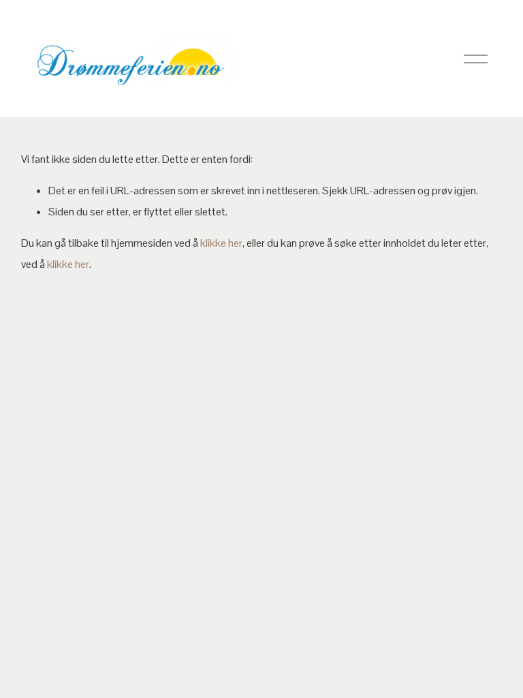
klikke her (221, 243)
